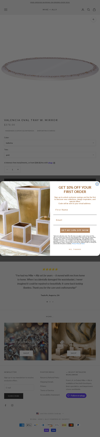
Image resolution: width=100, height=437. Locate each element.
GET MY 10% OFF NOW (75, 230)
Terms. (83, 243)
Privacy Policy (76, 243)
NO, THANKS (75, 249)
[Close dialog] (97, 184)
